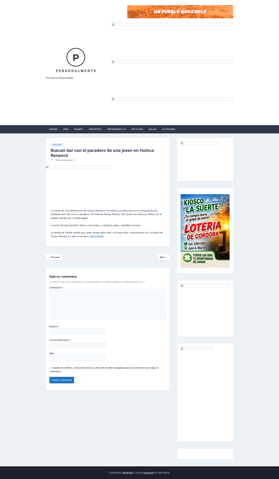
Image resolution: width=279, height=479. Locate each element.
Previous (54, 257)
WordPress (127, 472)
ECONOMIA (168, 129)
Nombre (54, 327)
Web (51, 353)
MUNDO (78, 129)
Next (163, 257)
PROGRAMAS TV (116, 129)
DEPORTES (95, 129)
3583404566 (96, 236)
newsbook (148, 472)
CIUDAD (53, 129)
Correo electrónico (60, 340)
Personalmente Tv (66, 160)
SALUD (153, 129)
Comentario (56, 288)
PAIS (65, 129)
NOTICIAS (137, 129)
